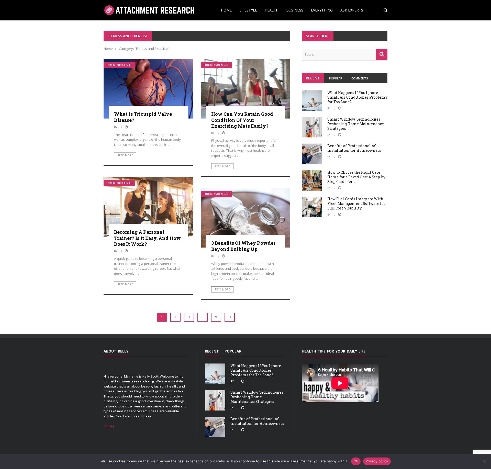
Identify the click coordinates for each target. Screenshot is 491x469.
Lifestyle (248, 10)
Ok (356, 461)
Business (294, 10)
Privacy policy (377, 461)
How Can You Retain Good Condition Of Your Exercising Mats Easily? (242, 120)
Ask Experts (351, 10)
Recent (313, 78)
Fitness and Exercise (120, 65)
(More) (109, 426)
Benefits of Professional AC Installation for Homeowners (354, 148)
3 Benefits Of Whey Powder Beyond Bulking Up (243, 246)
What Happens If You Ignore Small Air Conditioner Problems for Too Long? (357, 97)
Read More (125, 155)
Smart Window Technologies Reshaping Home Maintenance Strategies (355, 124)
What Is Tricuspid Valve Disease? (143, 117)
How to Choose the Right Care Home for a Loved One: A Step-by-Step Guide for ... (357, 177)
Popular (335, 78)
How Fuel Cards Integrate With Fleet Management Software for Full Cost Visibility (356, 203)
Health (271, 10)
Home (226, 10)
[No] (484, 461)
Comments (359, 78)
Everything (322, 10)
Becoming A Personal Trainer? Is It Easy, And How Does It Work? (147, 238)
